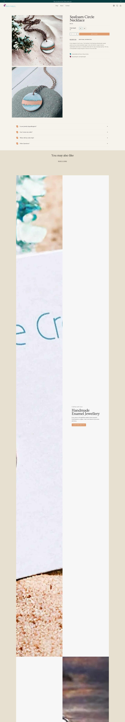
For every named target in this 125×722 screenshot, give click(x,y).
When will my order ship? (27, 138)
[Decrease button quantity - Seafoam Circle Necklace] (71, 34)
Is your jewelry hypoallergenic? (28, 126)
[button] (56, 5)
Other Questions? (24, 143)
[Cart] (120, 5)
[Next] (120, 1)
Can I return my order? (26, 132)
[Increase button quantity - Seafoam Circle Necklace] (76, 34)
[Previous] (4, 1)
